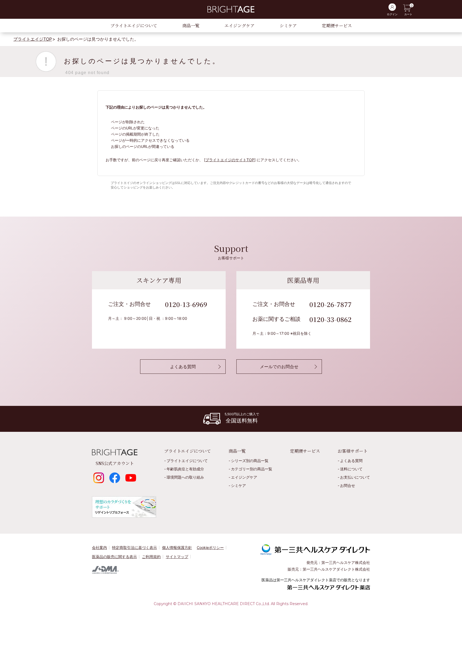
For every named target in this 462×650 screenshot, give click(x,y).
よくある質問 (351, 460)
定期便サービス (337, 25)
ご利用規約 (151, 556)
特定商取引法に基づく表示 (134, 547)
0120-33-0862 (330, 319)
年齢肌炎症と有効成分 (185, 469)
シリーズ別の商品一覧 (249, 460)
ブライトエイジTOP (32, 39)
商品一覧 (190, 25)
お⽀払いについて (355, 477)
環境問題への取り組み (185, 477)
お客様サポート (353, 451)
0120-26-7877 (330, 304)
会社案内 (99, 547)
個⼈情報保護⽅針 (177, 547)
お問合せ (347, 485)
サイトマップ (177, 556)
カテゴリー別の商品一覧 (251, 469)
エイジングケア (240, 25)
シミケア (288, 25)
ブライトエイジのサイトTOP (229, 159)
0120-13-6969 (186, 304)
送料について (351, 469)
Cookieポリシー (210, 547)
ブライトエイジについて (133, 25)
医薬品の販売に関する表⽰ (114, 556)
